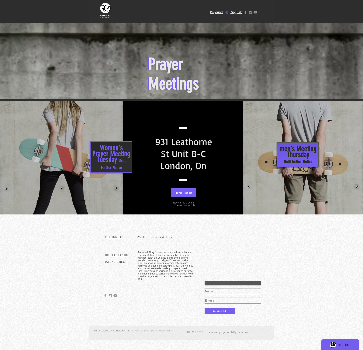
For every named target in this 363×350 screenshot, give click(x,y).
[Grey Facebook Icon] (245, 12)
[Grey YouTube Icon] (255, 12)
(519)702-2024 (194, 332)
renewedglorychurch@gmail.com (228, 332)
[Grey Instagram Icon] (250, 12)
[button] (183, 192)
